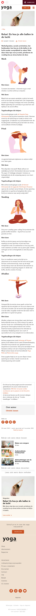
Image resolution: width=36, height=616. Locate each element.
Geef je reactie (18, 430)
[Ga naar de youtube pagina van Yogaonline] (25, 591)
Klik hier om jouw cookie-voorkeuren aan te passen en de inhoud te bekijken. (16, 391)
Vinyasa (28, 340)
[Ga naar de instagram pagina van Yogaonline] (15, 591)
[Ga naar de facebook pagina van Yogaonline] (11, 591)
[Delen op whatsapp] (14, 422)
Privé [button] (3, 129)
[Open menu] (33, 7)
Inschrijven (18, 531)
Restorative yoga (12, 353)
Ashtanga (21, 340)
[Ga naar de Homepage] (6, 8)
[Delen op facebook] (2, 422)
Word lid (26, 7)
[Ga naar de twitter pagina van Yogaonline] (20, 591)
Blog (3, 29)
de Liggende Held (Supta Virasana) (21, 187)
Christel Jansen (22, 41)
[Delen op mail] (10, 422)
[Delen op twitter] (6, 422)
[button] (29, 2)
